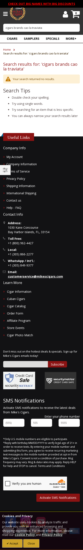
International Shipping (21, 193)
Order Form (15, 313)
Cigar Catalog (16, 306)
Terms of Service (18, 171)
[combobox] (41, 28)
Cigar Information (19, 292)
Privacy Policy (15, 179)
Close (31, 543)
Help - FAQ (13, 208)
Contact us (13, 200)
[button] (71, 39)
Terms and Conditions (51, 466)
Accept (13, 543)
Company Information (21, 164)
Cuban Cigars (16, 299)
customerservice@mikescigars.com (35, 276)
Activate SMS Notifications (58, 498)
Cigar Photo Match (20, 335)
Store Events (15, 328)
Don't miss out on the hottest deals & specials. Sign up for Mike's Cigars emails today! (40, 354)
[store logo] (17, 13)
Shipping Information (20, 186)
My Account (14, 157)
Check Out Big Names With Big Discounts (41, 4)
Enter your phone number (62, 416)
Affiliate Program (18, 321)
